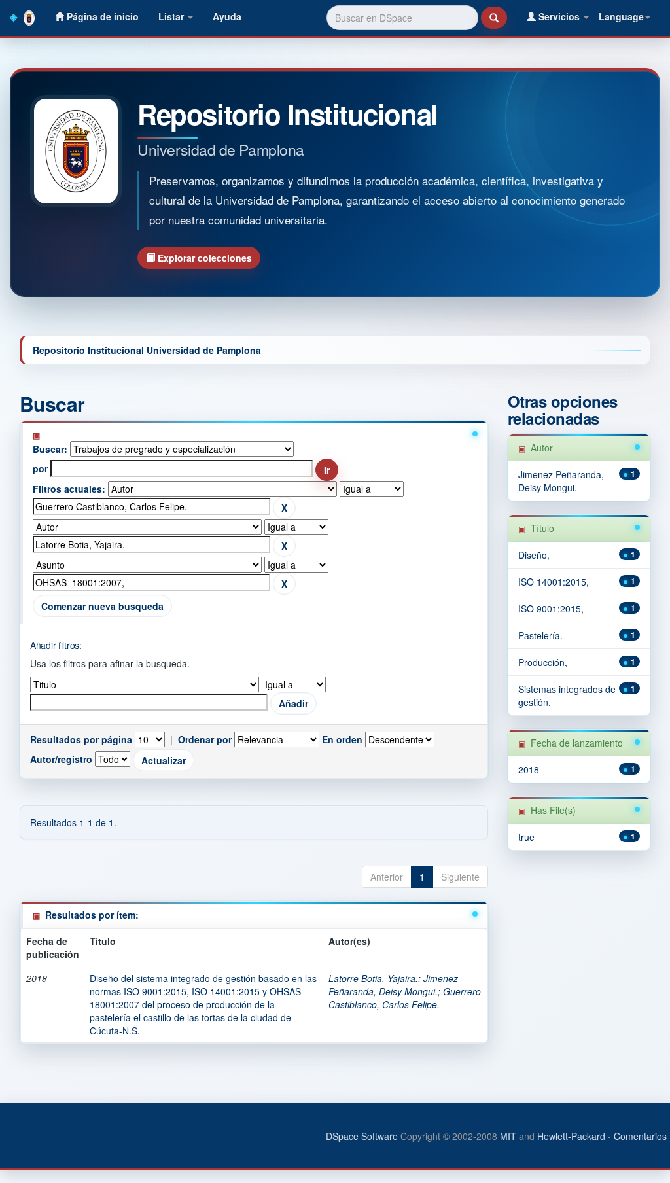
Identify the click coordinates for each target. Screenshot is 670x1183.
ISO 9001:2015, (551, 608)
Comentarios (640, 1135)
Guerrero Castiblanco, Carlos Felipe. (404, 998)
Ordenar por (205, 739)
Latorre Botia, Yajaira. (373, 978)
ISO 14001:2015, (553, 581)
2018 (528, 769)
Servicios (559, 16)
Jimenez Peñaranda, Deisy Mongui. (393, 985)
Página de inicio (101, 16)
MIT (508, 1135)
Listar (172, 16)
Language (621, 16)
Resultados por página (81, 739)
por (40, 468)
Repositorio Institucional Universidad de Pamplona (147, 350)
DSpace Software (362, 1135)
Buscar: (50, 448)
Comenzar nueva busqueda (102, 605)
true (526, 836)
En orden (342, 739)
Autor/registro (61, 759)
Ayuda (227, 16)
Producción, (542, 662)
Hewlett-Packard (571, 1135)
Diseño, (534, 554)
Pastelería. (540, 635)
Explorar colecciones (203, 257)
